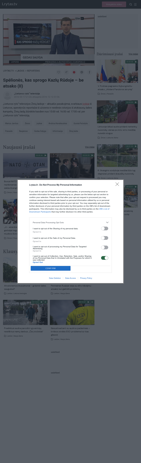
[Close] (118, 185)
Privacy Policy (86, 278)
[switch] (104, 228)
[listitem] (70, 222)
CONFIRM (51, 268)
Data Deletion (55, 278)
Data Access (70, 278)
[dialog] (70, 231)
